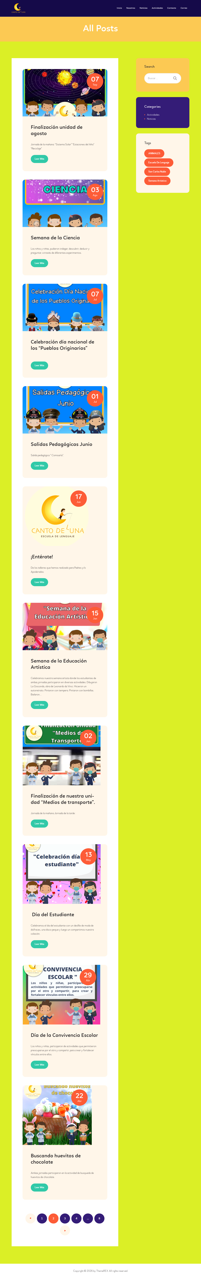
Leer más (39, 158)
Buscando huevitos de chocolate (56, 1159)
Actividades (153, 114)
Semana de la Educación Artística (59, 664)
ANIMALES (154, 153)
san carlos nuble (157, 171)
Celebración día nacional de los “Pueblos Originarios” (62, 345)
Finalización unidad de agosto (56, 130)
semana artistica (157, 180)
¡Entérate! (42, 557)
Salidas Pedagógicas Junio (61, 444)
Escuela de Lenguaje (158, 162)
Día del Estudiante (52, 915)
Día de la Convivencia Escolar (64, 1035)
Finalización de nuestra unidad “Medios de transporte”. (63, 799)
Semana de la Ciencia (55, 238)
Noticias (151, 119)
